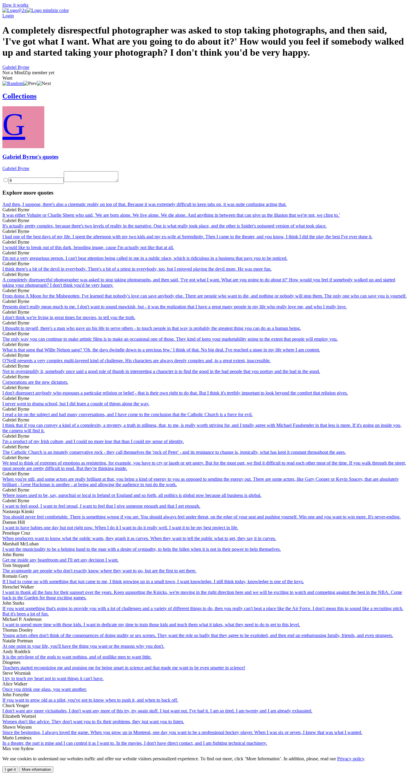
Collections (19, 96)
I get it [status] (10, 769)
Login (8, 15)
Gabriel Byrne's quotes (30, 157)
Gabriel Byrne (15, 67)
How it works (15, 4)
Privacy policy (350, 758)
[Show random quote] (12, 83)
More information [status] (36, 769)
